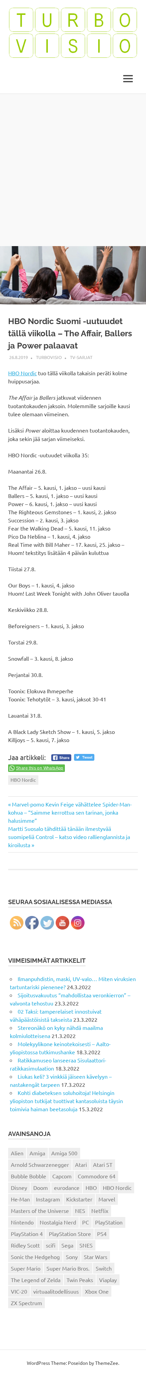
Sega (67, 1245)
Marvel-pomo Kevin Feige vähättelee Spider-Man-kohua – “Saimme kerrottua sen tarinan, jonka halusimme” (70, 812)
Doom (40, 1187)
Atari (81, 1164)
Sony (72, 1256)
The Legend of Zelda (35, 1279)
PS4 (102, 1233)
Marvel (106, 1199)
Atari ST (102, 1164)
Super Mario (25, 1268)
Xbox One (97, 1291)
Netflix (99, 1210)
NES (80, 1210)
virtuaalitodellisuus (56, 1291)
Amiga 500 (64, 1153)
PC (85, 1222)
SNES (86, 1245)
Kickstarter (79, 1199)
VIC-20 (19, 1291)
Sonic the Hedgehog (35, 1256)
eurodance (66, 1187)
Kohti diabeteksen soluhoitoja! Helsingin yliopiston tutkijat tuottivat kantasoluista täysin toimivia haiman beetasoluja (66, 1100)
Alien (17, 1153)
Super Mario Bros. (68, 1268)
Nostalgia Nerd (58, 1222)
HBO (91, 1187)
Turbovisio (49, 357)
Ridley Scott (25, 1245)
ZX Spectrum (26, 1302)
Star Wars (95, 1256)
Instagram (48, 1199)
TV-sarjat (81, 357)
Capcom (62, 1176)
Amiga (37, 1153)
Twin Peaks (80, 1279)
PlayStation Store (70, 1233)
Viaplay (108, 1279)
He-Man (20, 1199)
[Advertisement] (73, 170)
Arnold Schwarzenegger (40, 1164)
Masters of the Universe (40, 1210)
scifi (50, 1245)
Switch (104, 1268)
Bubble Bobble (28, 1176)
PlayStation (109, 1222)
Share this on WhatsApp (39, 768)
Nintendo (22, 1222)
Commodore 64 (96, 1176)
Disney (19, 1187)
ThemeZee (106, 1363)
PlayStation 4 (27, 1233)
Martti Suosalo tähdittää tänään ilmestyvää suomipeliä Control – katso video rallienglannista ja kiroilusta (69, 836)
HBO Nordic (22, 373)
